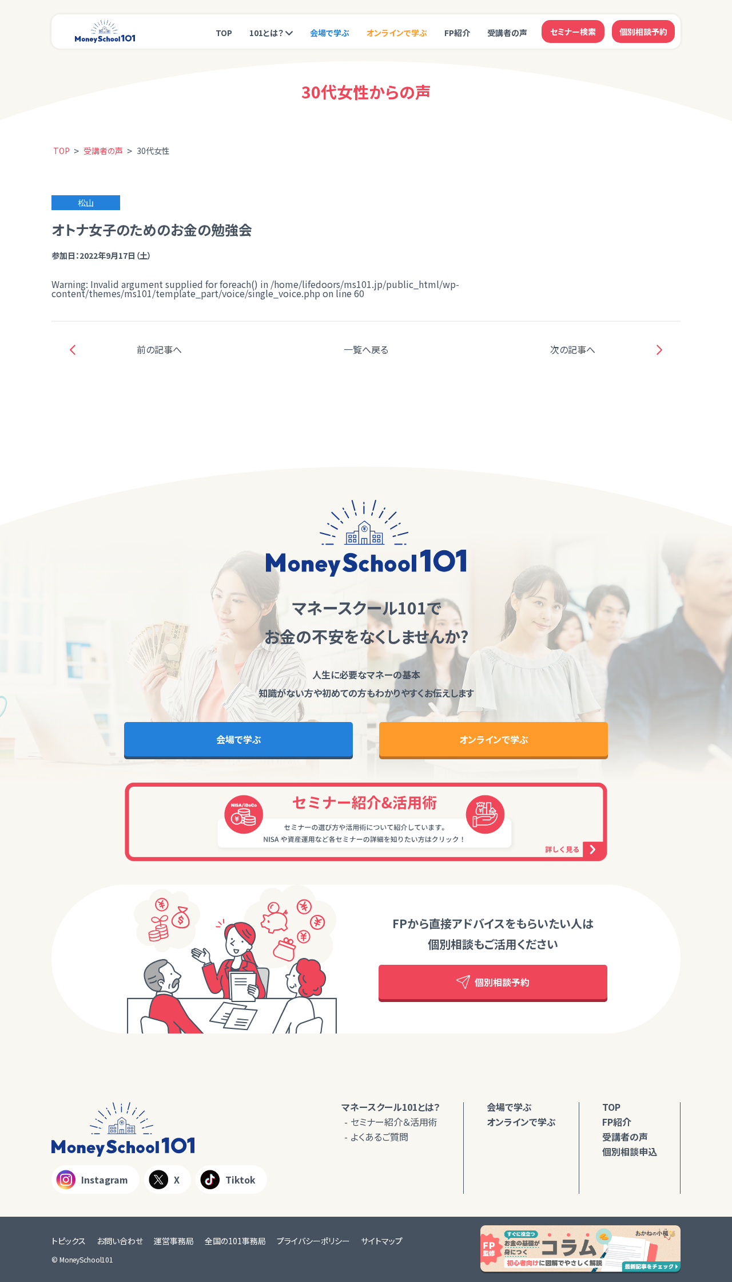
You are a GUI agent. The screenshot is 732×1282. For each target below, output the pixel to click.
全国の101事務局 (235, 1241)
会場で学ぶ (329, 32)
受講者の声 (507, 32)
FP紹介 (457, 32)
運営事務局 (174, 1241)
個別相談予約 (643, 31)
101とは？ (266, 32)
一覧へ (366, 349)
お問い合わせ (120, 1241)
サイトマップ (382, 1241)
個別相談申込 (629, 1151)
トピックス (68, 1241)
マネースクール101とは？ (390, 1107)
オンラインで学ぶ (397, 32)
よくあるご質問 (379, 1136)
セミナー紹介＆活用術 (394, 1122)
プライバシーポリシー (313, 1241)
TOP (224, 32)
